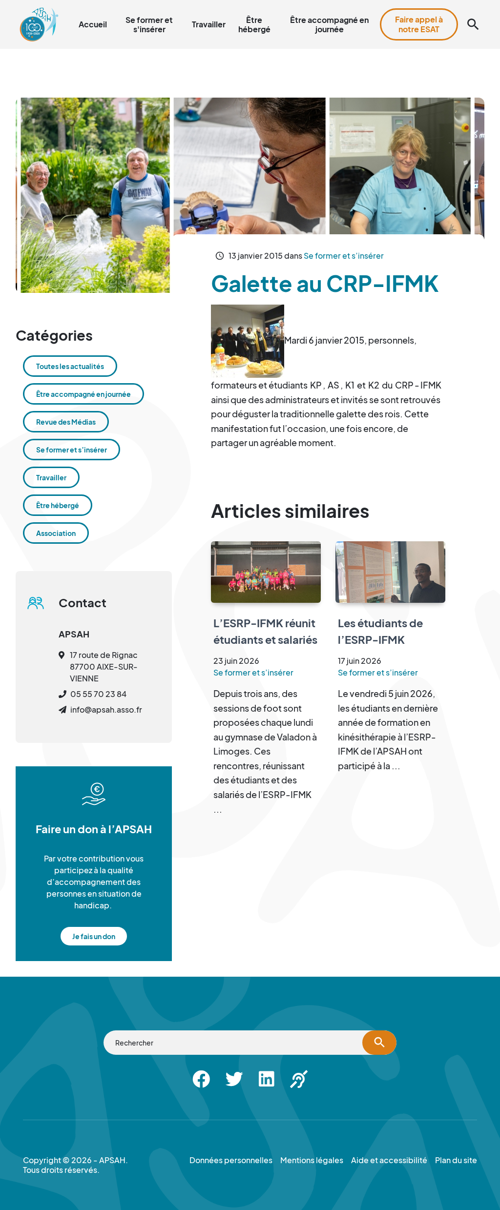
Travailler (209, 24)
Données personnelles (230, 1160)
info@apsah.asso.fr (106, 709)
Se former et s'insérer (149, 24)
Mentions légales (311, 1160)
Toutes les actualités (70, 366)
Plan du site (372, 5)
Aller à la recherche (314, 5)
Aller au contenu (247, 5)
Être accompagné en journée (329, 24)
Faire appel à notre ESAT (419, 24)
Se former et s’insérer (344, 255)
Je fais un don (93, 936)
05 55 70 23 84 (98, 694)
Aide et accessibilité (433, 5)
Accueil (93, 24)
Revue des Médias (66, 421)
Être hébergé (254, 24)
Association (56, 533)
